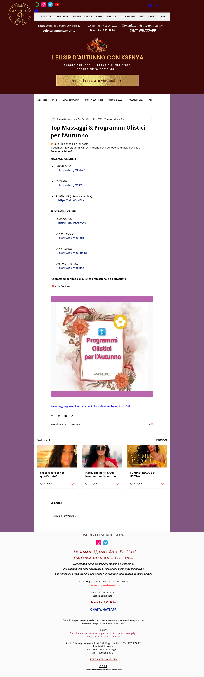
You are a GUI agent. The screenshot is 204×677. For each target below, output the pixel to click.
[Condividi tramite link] (72, 415)
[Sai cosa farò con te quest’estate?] (57, 456)
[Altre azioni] (151, 119)
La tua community (71, 100)
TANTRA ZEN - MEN (94, 100)
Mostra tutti (161, 439)
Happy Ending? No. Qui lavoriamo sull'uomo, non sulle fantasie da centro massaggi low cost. (101, 474)
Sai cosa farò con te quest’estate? (52, 474)
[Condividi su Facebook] (52, 415)
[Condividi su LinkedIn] (65, 415)
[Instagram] (43, 4)
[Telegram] (50, 4)
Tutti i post (42, 100)
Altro (151, 100)
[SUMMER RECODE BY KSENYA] (147, 456)
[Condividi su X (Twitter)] (58, 415)
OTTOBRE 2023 (115, 100)
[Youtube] (57, 4)
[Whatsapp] (36, 4)
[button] (36, 10)
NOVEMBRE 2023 (135, 100)
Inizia (54, 100)
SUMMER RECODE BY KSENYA (143, 474)
